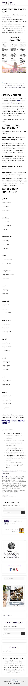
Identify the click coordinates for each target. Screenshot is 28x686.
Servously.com (14, 683)
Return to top (14, 679)
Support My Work (7, 615)
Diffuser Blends (6, 497)
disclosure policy (7, 17)
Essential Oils (13, 497)
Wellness (7, 495)
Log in (19, 683)
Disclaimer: (5, 476)
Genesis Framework (15, 681)
